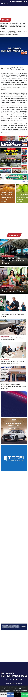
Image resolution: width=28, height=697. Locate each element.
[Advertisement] (14, 217)
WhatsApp (24, 694)
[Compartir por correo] (10, 68)
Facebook (10, 694)
